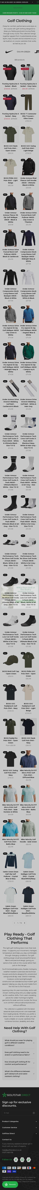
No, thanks (33, 605)
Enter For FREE (25, 599)
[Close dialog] (37, 584)
